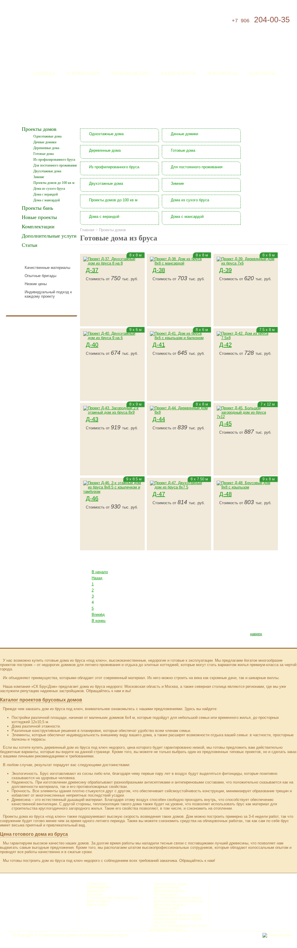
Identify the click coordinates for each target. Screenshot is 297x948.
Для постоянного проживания (55, 165)
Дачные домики (44, 142)
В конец (98, 620)
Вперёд (98, 614)
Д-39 (225, 270)
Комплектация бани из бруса (178, 919)
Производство (130, 73)
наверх (256, 634)
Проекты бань (37, 208)
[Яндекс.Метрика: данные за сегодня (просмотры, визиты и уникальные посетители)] (276, 935)
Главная (44, 73)
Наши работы (178, 73)
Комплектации (38, 226)
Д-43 (92, 419)
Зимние (38, 177)
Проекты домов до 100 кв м (54, 183)
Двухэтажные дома (47, 171)
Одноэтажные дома (47, 136)
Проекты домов (39, 129)
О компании (83, 73)
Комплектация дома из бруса (178, 915)
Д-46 (92, 498)
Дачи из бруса (98, 901)
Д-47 (159, 494)
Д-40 (92, 344)
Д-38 (159, 270)
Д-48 (225, 494)
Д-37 (92, 270)
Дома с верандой (45, 194)
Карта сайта (97, 905)
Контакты (262, 73)
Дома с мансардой (46, 200)
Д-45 (225, 423)
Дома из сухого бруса (49, 189)
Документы (222, 73)
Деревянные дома (46, 148)
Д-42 (225, 344)
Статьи (29, 245)
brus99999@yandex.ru (167, 930)
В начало (100, 572)
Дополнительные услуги (49, 236)
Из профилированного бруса (54, 160)
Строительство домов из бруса (112, 898)
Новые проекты (39, 217)
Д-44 (159, 419)
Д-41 (159, 344)
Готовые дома (43, 154)
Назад (97, 578)
